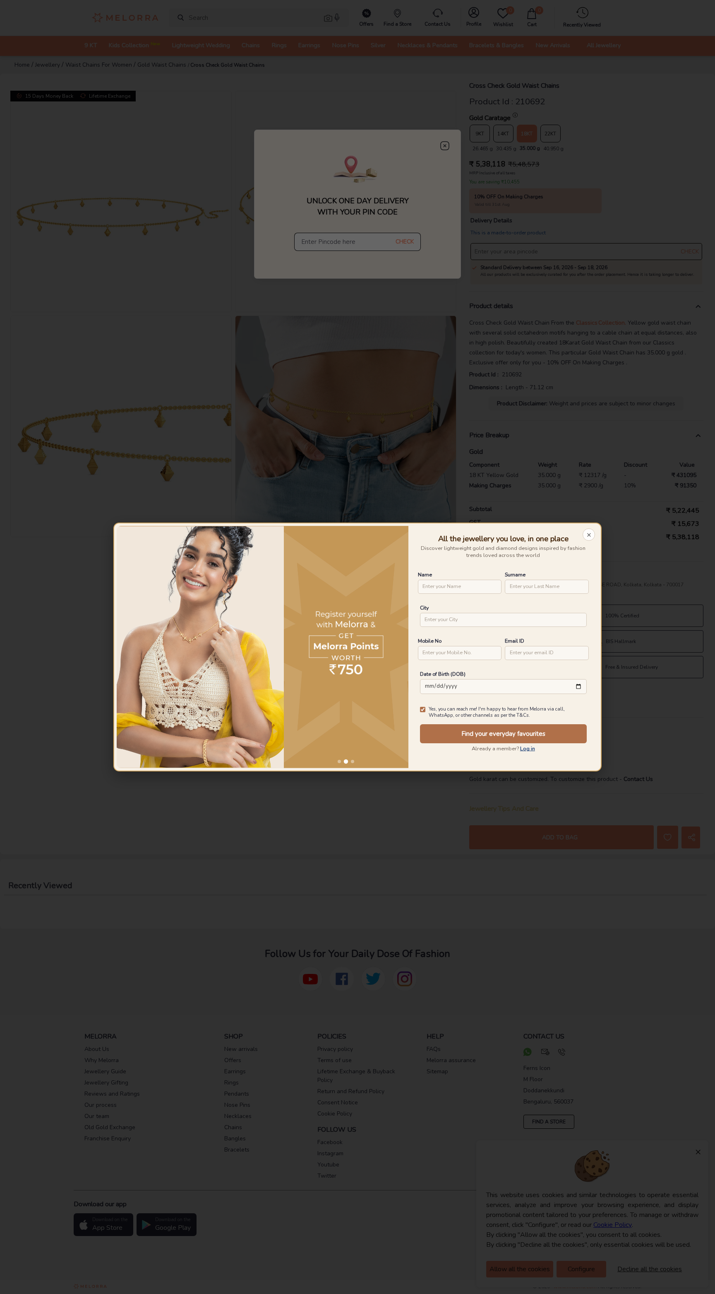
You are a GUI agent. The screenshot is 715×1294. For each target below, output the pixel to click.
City (424, 607)
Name (425, 574)
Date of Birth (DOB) (442, 673)
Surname (515, 574)
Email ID (514, 640)
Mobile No (429, 640)
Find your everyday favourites (503, 734)
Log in (527, 748)
